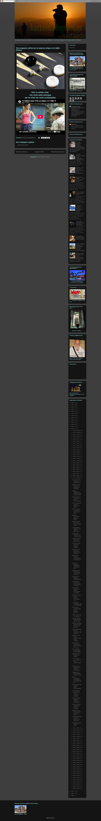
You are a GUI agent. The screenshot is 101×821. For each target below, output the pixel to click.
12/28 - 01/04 (76, 430)
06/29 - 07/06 (76, 734)
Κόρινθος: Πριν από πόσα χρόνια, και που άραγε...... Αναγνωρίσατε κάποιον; (77, 171)
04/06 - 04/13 (76, 760)
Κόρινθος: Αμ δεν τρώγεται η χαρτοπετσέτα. (76, 481)
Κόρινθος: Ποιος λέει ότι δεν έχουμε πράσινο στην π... (76, 523)
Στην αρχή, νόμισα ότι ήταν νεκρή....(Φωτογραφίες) (76, 686)
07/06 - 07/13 (76, 732)
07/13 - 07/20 (76, 730)
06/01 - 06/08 (76, 743)
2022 (72, 411)
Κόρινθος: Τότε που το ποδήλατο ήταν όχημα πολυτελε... (76, 638)
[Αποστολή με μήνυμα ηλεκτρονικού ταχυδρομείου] (42, 138)
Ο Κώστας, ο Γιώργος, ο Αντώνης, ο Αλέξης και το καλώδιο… (79, 208)
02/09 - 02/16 (76, 777)
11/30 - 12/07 (76, 439)
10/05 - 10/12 (76, 456)
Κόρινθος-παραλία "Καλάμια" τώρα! (76, 724)
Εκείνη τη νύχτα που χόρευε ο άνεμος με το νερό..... (76, 511)
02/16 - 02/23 (76, 775)
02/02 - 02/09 (76, 779)
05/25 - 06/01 (76, 745)
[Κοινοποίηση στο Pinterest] (49, 138)
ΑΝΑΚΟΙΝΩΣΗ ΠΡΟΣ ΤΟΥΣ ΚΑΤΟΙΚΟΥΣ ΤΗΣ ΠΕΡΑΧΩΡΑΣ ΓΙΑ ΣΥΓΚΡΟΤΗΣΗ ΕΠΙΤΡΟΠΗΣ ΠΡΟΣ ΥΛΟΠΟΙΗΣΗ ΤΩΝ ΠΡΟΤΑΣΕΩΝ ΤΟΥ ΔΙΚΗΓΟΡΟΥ (77, 112)
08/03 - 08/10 (76, 475)
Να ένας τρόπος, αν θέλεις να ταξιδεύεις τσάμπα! (76, 706)
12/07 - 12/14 (76, 437)
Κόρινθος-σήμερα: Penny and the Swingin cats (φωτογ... (76, 625)
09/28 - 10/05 (76, 458)
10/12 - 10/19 (76, 454)
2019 (72, 417)
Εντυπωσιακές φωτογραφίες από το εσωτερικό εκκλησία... (76, 693)
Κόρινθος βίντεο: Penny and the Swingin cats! (76, 620)
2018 (72, 420)
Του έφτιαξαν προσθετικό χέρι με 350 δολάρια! (77, 604)
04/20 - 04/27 (76, 756)
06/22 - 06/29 (76, 736)
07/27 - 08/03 (76, 478)
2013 (72, 791)
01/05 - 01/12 (76, 788)
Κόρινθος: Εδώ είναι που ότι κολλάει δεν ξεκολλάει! (76, 486)
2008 (72, 795)
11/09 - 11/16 (76, 445)
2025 (72, 404)
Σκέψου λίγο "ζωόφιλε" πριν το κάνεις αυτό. (76, 535)
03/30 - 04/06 (76, 762)
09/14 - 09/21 (76, 462)
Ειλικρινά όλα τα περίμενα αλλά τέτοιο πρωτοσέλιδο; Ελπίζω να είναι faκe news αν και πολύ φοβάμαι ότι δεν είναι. (77, 257)
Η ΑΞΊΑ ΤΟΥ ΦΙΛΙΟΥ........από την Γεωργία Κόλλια (80, 179)
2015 (72, 426)
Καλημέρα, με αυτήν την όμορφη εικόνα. (76, 578)
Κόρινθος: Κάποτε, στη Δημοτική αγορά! (76, 517)
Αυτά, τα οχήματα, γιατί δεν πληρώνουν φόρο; (76, 505)
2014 (72, 428)
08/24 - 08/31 (76, 469)
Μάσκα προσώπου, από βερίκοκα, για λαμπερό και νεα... (76, 679)
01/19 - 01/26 (76, 784)
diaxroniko (72, 47)
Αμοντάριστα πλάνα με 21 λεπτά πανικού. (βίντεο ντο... (76, 644)
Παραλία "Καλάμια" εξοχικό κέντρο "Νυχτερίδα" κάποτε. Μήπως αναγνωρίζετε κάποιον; (77, 158)
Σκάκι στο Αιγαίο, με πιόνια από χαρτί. (80, 193)
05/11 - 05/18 (76, 749)
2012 (72, 793)
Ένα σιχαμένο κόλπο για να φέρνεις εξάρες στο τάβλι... (76, 583)
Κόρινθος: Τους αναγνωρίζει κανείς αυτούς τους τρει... (76, 572)
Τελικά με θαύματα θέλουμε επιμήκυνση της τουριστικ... (76, 631)
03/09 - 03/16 (76, 769)
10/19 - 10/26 (76, 452)
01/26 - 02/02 (76, 782)
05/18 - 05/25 (76, 747)
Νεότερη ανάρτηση (21, 151)
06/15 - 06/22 (76, 738)
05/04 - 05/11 (76, 751)
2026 (72, 402)
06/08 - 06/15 (76, 741)
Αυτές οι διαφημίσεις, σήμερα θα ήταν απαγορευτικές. (76, 492)
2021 (72, 413)
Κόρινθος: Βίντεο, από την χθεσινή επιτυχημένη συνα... (76, 597)
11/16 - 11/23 (76, 443)
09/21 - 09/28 (76, 460)
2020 (72, 415)
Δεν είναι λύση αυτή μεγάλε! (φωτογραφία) (76, 650)
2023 (72, 409)
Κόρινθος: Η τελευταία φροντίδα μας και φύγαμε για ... (76, 558)
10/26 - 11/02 (76, 449)
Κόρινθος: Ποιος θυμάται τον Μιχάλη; (76, 655)
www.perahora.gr (75, 106)
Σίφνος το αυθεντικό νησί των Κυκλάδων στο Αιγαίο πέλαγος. (77, 127)
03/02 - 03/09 (76, 771)
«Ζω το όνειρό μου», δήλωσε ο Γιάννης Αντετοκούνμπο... (77, 661)
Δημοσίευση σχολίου (23, 145)
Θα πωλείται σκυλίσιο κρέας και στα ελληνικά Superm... (76, 610)
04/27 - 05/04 (76, 753)
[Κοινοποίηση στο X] (45, 138)
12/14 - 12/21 (76, 434)
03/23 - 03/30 (76, 764)
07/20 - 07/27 (76, 728)
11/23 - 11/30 (76, 441)
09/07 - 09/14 (76, 465)
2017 (72, 422)
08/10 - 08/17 (76, 473)
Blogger (52, 817)
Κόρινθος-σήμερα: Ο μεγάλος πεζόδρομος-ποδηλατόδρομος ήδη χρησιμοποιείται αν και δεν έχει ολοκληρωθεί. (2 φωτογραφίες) (77, 147)
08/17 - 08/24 (76, 471)
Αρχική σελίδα (39, 151)
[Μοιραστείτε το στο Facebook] (47, 138)
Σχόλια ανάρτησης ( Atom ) (43, 156)
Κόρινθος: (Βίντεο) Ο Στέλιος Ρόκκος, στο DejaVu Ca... (76, 718)
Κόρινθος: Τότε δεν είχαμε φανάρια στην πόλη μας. (76, 551)
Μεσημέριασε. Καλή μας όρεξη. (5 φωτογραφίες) (80, 238)
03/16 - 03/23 (76, 766)
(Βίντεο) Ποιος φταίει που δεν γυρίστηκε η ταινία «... (76, 712)
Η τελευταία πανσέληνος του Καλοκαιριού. (80, 223)
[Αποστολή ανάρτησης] (39, 137)
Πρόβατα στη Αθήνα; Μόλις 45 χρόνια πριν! (76, 673)
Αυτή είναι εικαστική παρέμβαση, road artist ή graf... (76, 565)
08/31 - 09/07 (76, 467)
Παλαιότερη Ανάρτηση (58, 151)
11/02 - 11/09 (76, 447)
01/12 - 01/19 (76, 786)
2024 (72, 407)
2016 (72, 424)
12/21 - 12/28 (76, 432)
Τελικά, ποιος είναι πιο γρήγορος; (76, 615)
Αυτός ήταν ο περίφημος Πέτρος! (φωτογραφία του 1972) (76, 590)
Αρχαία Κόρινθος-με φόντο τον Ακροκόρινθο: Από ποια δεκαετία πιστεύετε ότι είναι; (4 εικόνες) (77, 247)
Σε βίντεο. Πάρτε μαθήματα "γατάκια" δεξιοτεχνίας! (76, 700)
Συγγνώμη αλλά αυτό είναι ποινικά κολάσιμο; (76, 545)
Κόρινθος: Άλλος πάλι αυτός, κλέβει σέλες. (76, 540)
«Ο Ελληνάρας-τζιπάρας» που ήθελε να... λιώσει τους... (76, 529)
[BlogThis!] (43, 138)
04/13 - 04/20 (76, 758)
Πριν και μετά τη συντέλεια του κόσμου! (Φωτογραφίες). (76, 498)
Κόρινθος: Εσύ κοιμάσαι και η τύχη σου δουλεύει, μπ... (76, 668)
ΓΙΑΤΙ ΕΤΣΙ (74, 124)
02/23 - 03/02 (76, 773)
